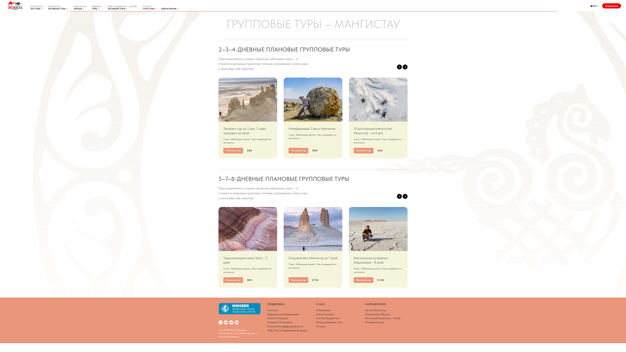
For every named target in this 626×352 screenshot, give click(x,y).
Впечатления (168, 8)
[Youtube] (231, 322)
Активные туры (57, 8)
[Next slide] (405, 67)
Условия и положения (279, 322)
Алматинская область (377, 314)
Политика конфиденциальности (285, 326)
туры (94, 8)
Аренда (78, 8)
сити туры (149, 8)
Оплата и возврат (278, 318)
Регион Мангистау (375, 310)
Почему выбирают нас (329, 322)
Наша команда (325, 314)
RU (594, 6)
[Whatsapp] (237, 322)
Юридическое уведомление (282, 314)
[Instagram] (226, 322)
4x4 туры (35, 8)
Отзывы (320, 326)
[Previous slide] (399, 67)
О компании (323, 310)
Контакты (272, 310)
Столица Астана (374, 322)
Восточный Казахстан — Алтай (382, 318)
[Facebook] (220, 322)
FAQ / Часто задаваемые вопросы (287, 330)
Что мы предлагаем (328, 318)
